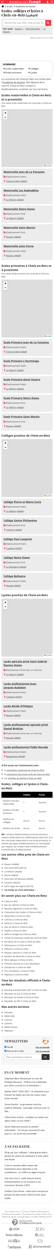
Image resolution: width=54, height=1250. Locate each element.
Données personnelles (12, 1214)
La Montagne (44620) (16, 567)
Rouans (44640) (13, 236)
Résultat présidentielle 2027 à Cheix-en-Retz (25, 990)
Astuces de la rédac (15, 1051)
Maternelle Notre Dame (19, 209)
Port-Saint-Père (32, 28)
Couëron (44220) (14, 529)
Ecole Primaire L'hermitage (21, 361)
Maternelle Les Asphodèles (21, 190)
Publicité (33, 1212)
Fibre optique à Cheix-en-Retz (18, 960)
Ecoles (10, 6)
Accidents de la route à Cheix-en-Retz (22, 941)
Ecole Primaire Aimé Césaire (22, 379)
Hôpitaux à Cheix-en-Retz (16, 974)
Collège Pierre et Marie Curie (22, 502)
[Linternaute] (14, 1235)
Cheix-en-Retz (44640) (16, 181)
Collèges (34, 68)
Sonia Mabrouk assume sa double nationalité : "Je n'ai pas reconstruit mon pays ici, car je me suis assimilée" (24, 1130)
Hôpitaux (8, 1030)
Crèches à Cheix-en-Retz (16, 919)
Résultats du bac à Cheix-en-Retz (20, 993)
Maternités (9, 1016)
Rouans (18, 28)
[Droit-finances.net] (40, 1235)
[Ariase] (14, 1246)
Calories (8, 1023)
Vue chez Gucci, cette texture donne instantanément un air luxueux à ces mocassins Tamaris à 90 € (22, 1181)
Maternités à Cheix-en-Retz (17, 916)
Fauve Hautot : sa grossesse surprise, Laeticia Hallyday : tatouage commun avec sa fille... (27, 1108)
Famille (9, 1047)
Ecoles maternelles (14, 68)
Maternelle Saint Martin (19, 227)
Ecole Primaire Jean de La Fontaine (26, 342)
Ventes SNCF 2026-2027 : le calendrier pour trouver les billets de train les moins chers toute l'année (26, 1095)
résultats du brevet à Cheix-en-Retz (25, 778)
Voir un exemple (43, 1047)
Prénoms (8, 1012)
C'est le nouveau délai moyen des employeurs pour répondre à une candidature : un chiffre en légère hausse (24, 1169)
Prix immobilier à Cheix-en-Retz (19, 971)
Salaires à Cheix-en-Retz (16, 923)
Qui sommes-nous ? (13, 1212)
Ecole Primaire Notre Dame (21, 398)
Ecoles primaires (13, 72)
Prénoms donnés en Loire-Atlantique (22, 963)
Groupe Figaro (24, 1217)
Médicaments (10, 1027)
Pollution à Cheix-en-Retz (16, 949)
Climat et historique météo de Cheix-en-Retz (25, 937)
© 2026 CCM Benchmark (41, 1217)
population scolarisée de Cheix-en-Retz (25, 770)
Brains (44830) (11, 875)
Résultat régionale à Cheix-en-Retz (21, 908)
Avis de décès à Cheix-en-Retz (18, 927)
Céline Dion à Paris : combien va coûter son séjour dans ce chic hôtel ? (26, 1119)
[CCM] (14, 1229)
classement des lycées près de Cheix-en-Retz (28, 774)
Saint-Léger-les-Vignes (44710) (18, 886)
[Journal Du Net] (40, 1229)
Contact (25, 1212)
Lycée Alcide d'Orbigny (18, 706)
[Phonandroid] (40, 1247)
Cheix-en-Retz (11, 901)
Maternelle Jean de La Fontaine (24, 172)
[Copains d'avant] (14, 1241)
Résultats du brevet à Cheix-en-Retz (21, 997)
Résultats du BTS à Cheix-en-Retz (20, 1001)
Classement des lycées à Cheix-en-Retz (23, 912)
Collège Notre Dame (17, 557)
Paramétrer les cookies (32, 1214)
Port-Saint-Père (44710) (15, 867)
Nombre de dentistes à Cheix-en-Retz (22, 956)
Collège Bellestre (15, 576)
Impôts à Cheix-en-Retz (15, 930)
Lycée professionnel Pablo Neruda (26, 747)
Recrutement (44, 1212)
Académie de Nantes (26, 6)
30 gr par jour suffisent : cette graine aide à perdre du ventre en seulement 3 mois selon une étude (26, 1156)
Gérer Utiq (47, 1214)
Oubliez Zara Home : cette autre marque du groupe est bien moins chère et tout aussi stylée (26, 1194)
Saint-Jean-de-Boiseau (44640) (18, 878)
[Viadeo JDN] (40, 1241)
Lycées (33, 72)
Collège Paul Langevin (18, 539)
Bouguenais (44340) (15, 756)
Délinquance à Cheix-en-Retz (18, 945)
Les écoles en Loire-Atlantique (19, 889)
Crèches (8, 1019)
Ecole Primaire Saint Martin (22, 416)
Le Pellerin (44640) (15, 199)
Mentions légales (10, 1217)
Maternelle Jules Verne (19, 246)
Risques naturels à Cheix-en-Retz (20, 952)
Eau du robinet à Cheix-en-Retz (19, 905)
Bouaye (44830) (13, 585)
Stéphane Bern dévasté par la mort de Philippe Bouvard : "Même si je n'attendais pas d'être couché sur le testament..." (25, 1082)
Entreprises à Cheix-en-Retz (17, 967)
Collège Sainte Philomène (20, 520)
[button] (5, 113)
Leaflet (49, 165)
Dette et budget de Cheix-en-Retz (20, 934)
